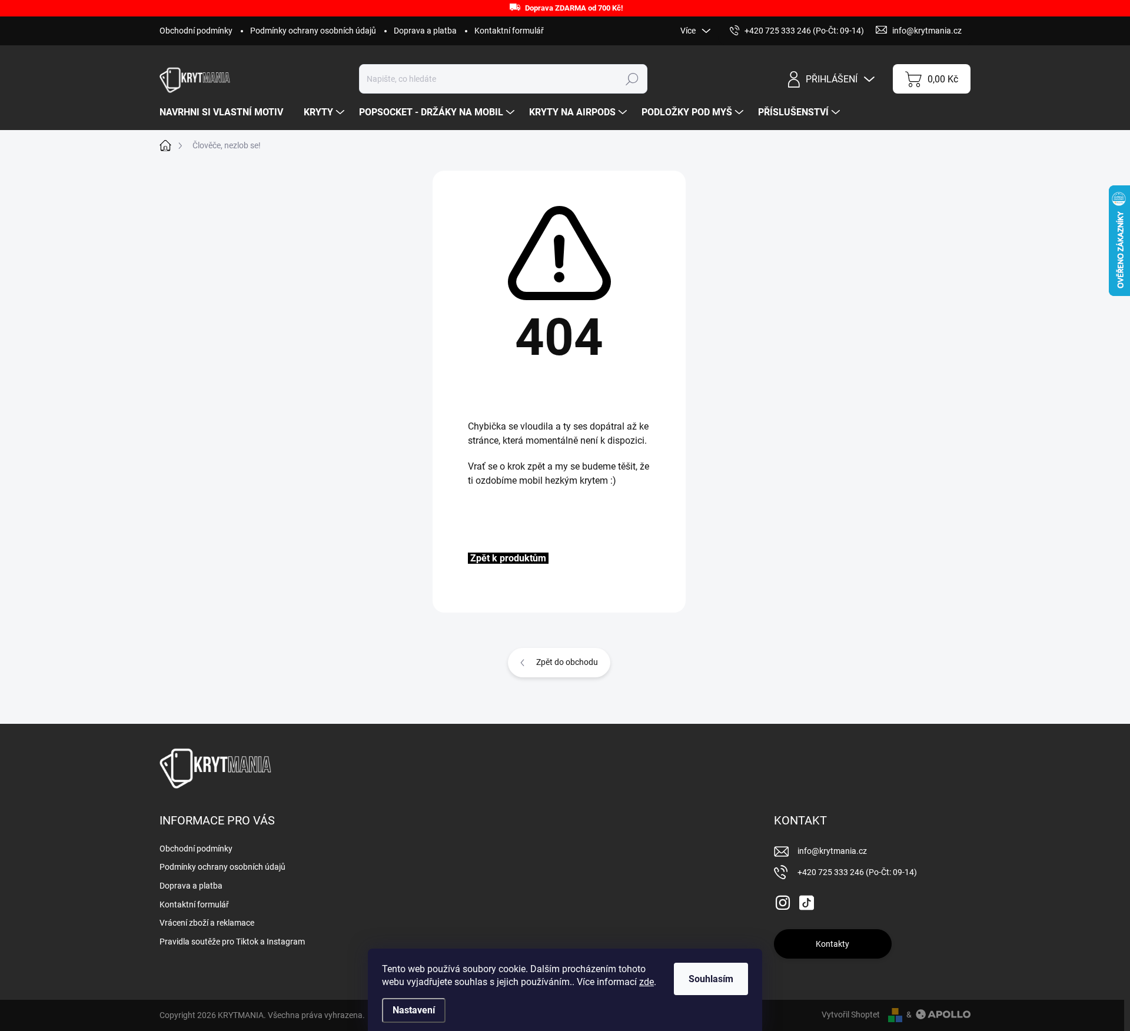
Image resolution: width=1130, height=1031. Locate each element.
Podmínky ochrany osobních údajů (313, 30)
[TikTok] (806, 900)
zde (646, 981)
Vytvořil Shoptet (851, 1014)
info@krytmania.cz (832, 851)
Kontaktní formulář (509, 30)
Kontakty (832, 944)
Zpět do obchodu (567, 662)
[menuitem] (225, 112)
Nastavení (414, 1010)
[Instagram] (783, 900)
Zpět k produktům (508, 558)
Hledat (632, 79)
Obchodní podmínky (195, 30)
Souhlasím (711, 979)
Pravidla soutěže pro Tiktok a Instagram (232, 941)
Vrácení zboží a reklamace (206, 922)
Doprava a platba (425, 30)
